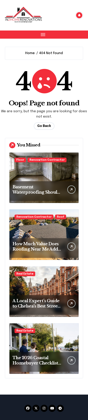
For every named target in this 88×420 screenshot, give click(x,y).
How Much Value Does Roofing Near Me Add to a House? (35, 249)
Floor (20, 160)
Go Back (44, 126)
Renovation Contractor (47, 160)
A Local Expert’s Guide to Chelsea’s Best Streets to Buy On (36, 306)
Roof (60, 217)
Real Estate (24, 274)
